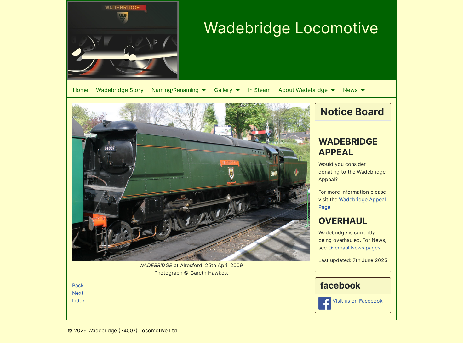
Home (80, 90)
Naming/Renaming (175, 90)
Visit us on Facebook (358, 301)
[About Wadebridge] (331, 90)
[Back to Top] (452, 331)
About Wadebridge (303, 90)
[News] (361, 90)
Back (78, 285)
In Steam (259, 90)
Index (78, 300)
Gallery (223, 90)
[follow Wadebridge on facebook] (324, 303)
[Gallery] (236, 90)
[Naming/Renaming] (203, 90)
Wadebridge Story (120, 90)
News (350, 90)
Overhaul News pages (354, 247)
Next (77, 293)
